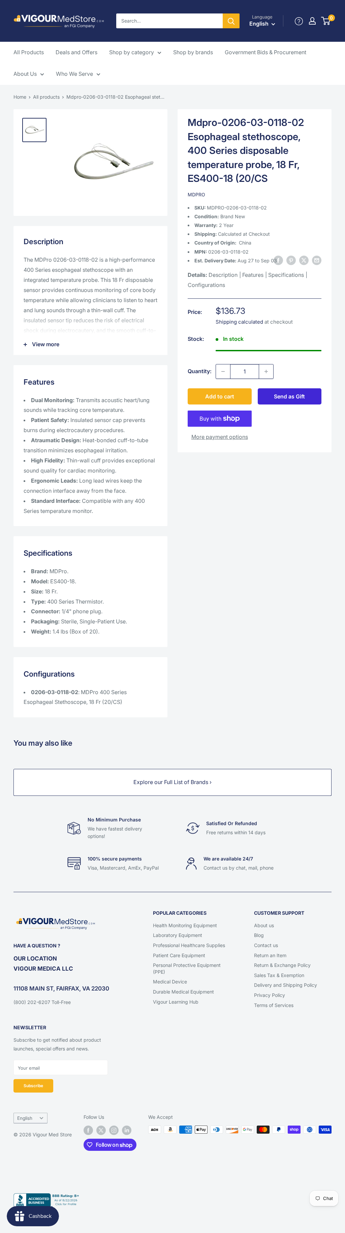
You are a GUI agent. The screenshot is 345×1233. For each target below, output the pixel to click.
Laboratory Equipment (177, 935)
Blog (259, 935)
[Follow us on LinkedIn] (126, 1130)
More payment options (219, 436)
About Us (25, 73)
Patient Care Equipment (179, 955)
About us (264, 925)
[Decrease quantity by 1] (223, 371)
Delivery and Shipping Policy (285, 985)
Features (252, 274)
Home (19, 97)
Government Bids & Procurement (265, 52)
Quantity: (200, 371)
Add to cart (219, 396)
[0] (326, 21)
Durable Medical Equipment (183, 992)
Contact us (266, 945)
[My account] (299, 21)
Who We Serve (74, 73)
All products (46, 97)
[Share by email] (316, 260)
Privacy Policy (269, 995)
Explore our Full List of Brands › (172, 782)
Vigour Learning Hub (175, 1002)
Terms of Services (273, 1005)
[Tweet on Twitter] (304, 260)
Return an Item (270, 955)
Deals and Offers (76, 52)
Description (223, 274)
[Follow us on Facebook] (88, 1130)
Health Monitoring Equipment (185, 925)
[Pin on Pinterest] (291, 260)
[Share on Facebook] (278, 260)
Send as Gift (289, 396)
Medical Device (170, 981)
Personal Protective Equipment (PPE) (187, 968)
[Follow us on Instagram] (114, 1130)
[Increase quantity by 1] (266, 371)
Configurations (206, 285)
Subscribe (33, 1085)
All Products (28, 52)
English (24, 1118)
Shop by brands (193, 52)
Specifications (286, 274)
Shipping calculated (239, 322)
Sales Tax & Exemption (279, 975)
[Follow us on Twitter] (101, 1130)
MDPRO (196, 194)
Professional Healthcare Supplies (189, 945)
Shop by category (131, 52)
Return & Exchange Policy (282, 965)
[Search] (231, 20)
